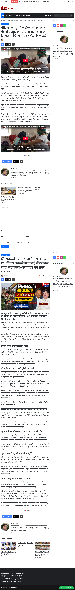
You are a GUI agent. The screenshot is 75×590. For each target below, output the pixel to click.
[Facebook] (2, 44)
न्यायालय (7, 24)
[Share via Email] (9, 44)
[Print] (13, 44)
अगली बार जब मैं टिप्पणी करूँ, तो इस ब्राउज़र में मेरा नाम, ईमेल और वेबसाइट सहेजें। (16, 243)
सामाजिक (23, 15)
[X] (6, 44)
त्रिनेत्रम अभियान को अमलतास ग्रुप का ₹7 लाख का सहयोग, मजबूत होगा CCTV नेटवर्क (33, 1)
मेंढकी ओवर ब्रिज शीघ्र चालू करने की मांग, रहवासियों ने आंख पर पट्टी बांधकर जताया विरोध (7, 198)
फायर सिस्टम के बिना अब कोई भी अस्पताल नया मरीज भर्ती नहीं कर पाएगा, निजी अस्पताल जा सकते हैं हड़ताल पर (25, 189)
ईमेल (2, 237)
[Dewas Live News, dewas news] (7, 8)
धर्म (17, 15)
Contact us (28, 15)
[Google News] (25, 155)
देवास (3, 15)
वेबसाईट (27, 237)
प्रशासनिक (6, 15)
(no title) (37, 187)
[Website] (11, 178)
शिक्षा (19, 15)
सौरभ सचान (5, 40)
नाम (2, 230)
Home (3, 20)
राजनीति (10, 15)
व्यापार (14, 15)
